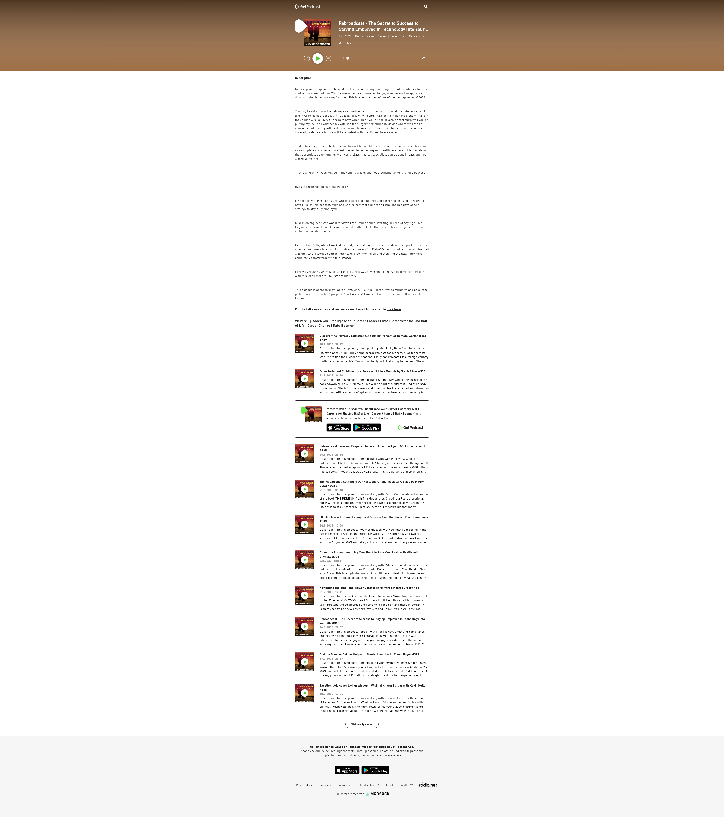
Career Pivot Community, (390, 290)
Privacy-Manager (306, 785)
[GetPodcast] (305, 6)
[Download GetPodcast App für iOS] (338, 427)
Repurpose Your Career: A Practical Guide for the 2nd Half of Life (372, 294)
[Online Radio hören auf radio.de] (427, 784)
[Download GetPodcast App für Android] (367, 427)
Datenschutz (327, 785)
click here (394, 309)
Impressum (345, 785)
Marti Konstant (327, 200)
